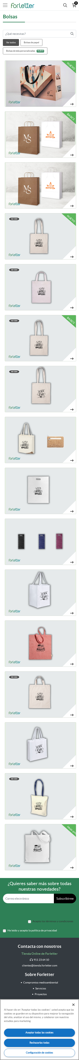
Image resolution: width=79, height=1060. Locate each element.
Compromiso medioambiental (40, 982)
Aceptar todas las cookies (39, 1032)
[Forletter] (22, 5)
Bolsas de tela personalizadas (25, 51)
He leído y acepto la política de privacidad (32, 930)
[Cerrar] (73, 1004)
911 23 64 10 (41, 959)
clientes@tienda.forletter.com (39, 965)
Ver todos (11, 42)
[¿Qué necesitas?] (65, 5)
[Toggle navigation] (5, 5)
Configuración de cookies (39, 1052)
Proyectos (41, 994)
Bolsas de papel (31, 42)
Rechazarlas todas (39, 1042)
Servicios (40, 988)
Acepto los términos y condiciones (53, 921)
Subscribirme (65, 898)
